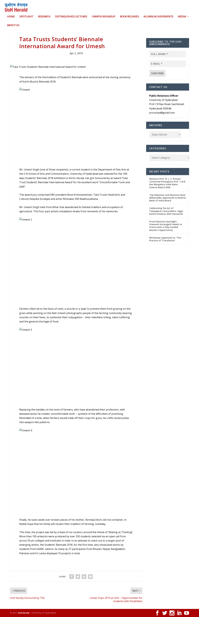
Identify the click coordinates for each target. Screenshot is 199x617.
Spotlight (26, 16)
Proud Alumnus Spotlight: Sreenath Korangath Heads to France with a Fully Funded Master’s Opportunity (165, 226)
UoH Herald (23, 613)
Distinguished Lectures (71, 16)
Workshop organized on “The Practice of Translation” (165, 239)
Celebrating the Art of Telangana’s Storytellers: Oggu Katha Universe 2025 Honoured (166, 211)
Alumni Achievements (158, 16)
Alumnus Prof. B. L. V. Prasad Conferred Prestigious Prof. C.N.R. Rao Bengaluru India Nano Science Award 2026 (167, 183)
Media (182, 16)
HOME (11, 16)
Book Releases (129, 16)
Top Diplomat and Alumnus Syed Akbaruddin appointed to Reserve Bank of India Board (167, 197)
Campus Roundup (103, 16)
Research (44, 16)
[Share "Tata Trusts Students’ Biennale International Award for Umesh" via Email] (90, 576)
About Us (13, 25)
